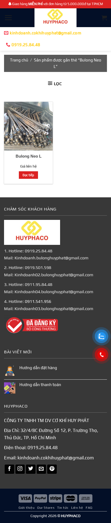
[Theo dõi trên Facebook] (9, 469)
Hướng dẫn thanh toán (40, 384)
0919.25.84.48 (42, 447)
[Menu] (8, 18)
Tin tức (62, 508)
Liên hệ (77, 508)
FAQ (89, 508)
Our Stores (45, 508)
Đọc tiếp (28, 175)
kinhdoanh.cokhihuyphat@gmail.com (56, 457)
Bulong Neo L (28, 156)
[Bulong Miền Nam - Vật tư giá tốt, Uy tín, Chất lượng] (55, 17)
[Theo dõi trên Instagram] (20, 469)
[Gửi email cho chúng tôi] (41, 469)
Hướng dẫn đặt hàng (38, 367)
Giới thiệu (26, 508)
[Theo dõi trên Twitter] (31, 469)
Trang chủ (19, 60)
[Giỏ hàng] (104, 18)
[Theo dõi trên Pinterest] (52, 469)
